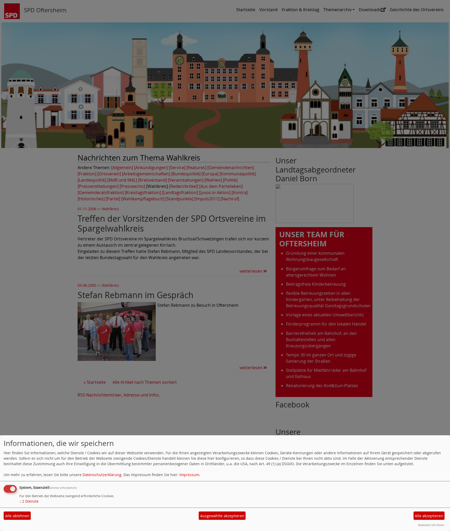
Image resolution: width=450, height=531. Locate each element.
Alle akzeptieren (429, 515)
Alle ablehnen (17, 515)
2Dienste (29, 501)
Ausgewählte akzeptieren (222, 515)
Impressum (189, 474)
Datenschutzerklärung (102, 474)
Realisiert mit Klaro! (431, 525)
